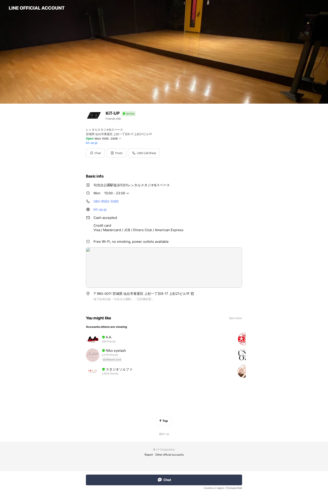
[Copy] (192, 293)
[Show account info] (128, 113)
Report (149, 454)
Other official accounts (169, 454)
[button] (116, 153)
